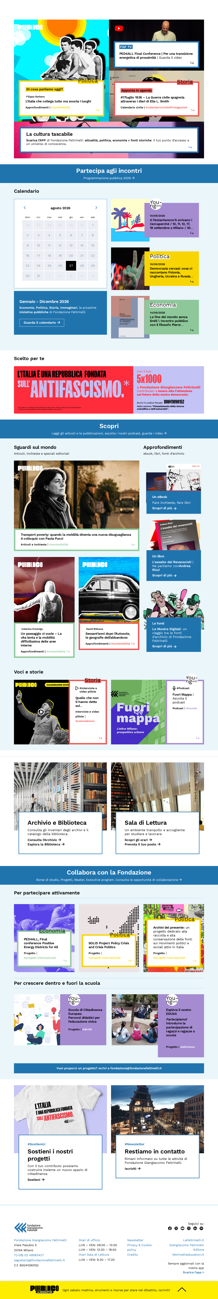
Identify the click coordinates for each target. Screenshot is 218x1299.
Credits (132, 1254)
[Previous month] (24, 207)
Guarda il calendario (40, 322)
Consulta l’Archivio (42, 840)
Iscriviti (130, 1169)
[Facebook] (170, 1228)
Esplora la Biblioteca (44, 844)
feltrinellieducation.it (188, 1254)
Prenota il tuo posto (140, 844)
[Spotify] (201, 1228)
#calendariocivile (157, 107)
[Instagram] (189, 1228)
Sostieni (34, 1180)
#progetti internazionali (40, 957)
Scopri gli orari (136, 840)
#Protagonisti (178, 107)
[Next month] (96, 207)
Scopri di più (162, 508)
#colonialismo (85, 721)
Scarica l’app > (193, 1272)
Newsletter (135, 1240)
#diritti (87, 1029)
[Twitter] (176, 1228)
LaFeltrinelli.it (193, 1240)
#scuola (191, 708)
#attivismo (187, 1046)
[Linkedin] (195, 1228)
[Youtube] (182, 1228)
